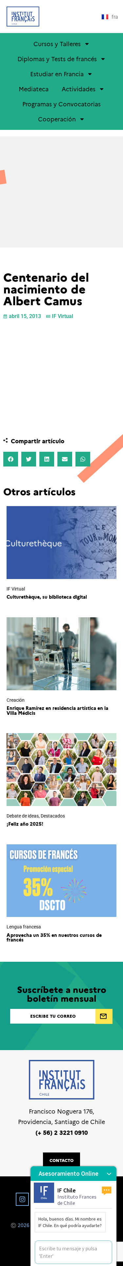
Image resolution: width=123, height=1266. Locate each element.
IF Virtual (62, 316)
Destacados (53, 816)
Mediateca (34, 89)
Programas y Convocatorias (61, 104)
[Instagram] (22, 1199)
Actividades (78, 89)
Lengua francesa (24, 927)
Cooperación (57, 119)
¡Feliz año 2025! (25, 823)
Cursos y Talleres (57, 44)
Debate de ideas (23, 816)
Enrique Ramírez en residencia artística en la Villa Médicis (57, 710)
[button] (10, 459)
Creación (16, 700)
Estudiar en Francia (57, 74)
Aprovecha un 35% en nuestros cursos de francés (54, 937)
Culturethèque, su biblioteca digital (47, 596)
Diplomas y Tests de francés (57, 59)
